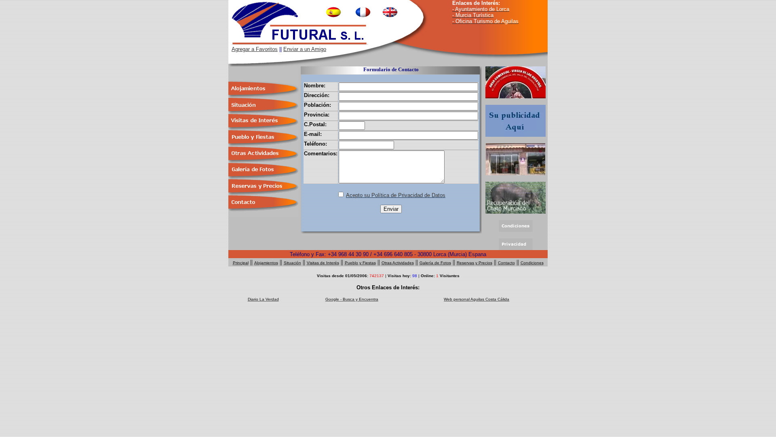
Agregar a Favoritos (255, 49)
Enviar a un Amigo (304, 49)
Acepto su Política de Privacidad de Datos (395, 195)
